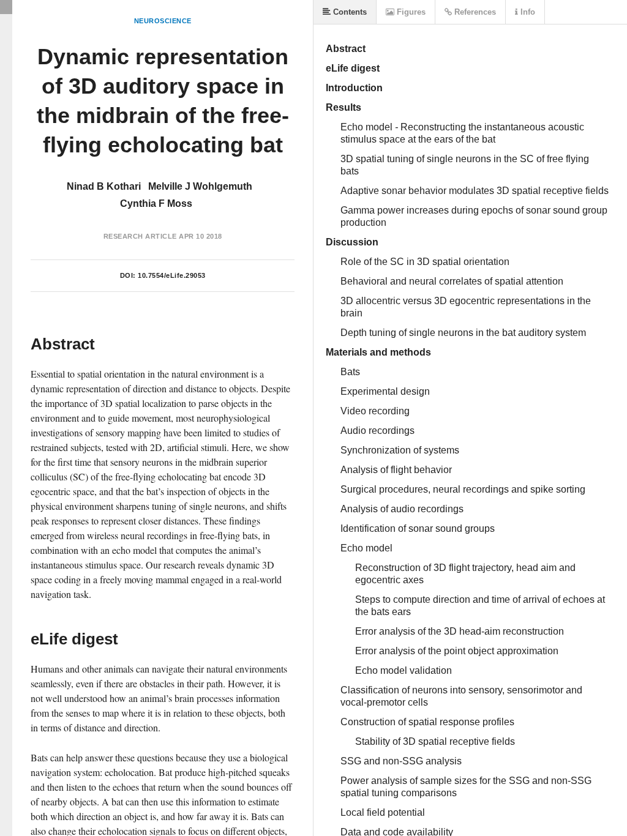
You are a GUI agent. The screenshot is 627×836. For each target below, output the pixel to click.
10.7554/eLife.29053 (172, 275)
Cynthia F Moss (156, 203)
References (474, 12)
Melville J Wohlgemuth (200, 186)
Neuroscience (163, 20)
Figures (410, 12)
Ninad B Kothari (104, 186)
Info (526, 12)
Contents (349, 12)
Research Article (140, 236)
